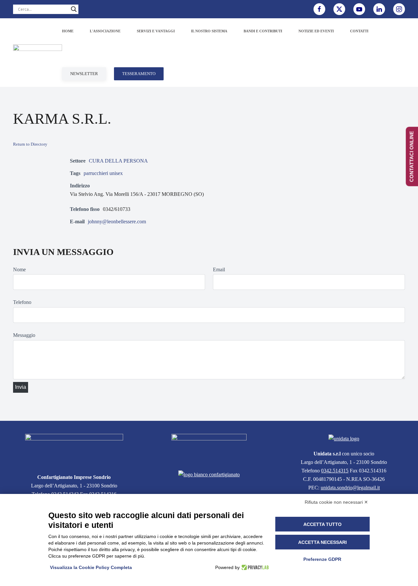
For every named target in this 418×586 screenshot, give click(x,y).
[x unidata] (339, 9)
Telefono (22, 302)
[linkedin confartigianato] (379, 9)
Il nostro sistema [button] (209, 31)
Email (219, 269)
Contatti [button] (359, 31)
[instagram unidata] (399, 9)
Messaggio (24, 335)
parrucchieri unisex (103, 173)
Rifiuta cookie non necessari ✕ (336, 502)
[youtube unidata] (359, 9)
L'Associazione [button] (105, 31)
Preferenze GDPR (322, 559)
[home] (74, 449)
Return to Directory (30, 144)
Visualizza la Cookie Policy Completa (91, 567)
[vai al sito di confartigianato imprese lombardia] (209, 448)
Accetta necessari (322, 542)
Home (67, 31)
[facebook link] (319, 9)
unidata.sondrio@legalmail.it (350, 487)
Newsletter (84, 73)
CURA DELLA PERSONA (118, 161)
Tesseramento (138, 73)
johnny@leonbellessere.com (117, 221)
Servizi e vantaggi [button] (156, 31)
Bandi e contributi (263, 31)
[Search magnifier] (73, 9)
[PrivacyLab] (254, 567)
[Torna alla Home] (37, 52)
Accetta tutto (322, 524)
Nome (19, 269)
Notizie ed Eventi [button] (316, 31)
